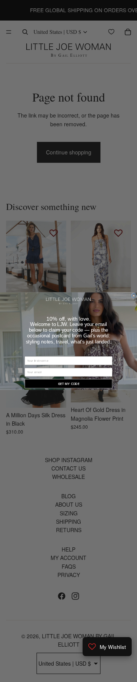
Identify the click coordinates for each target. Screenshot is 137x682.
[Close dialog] (134, 295)
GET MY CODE (69, 384)
